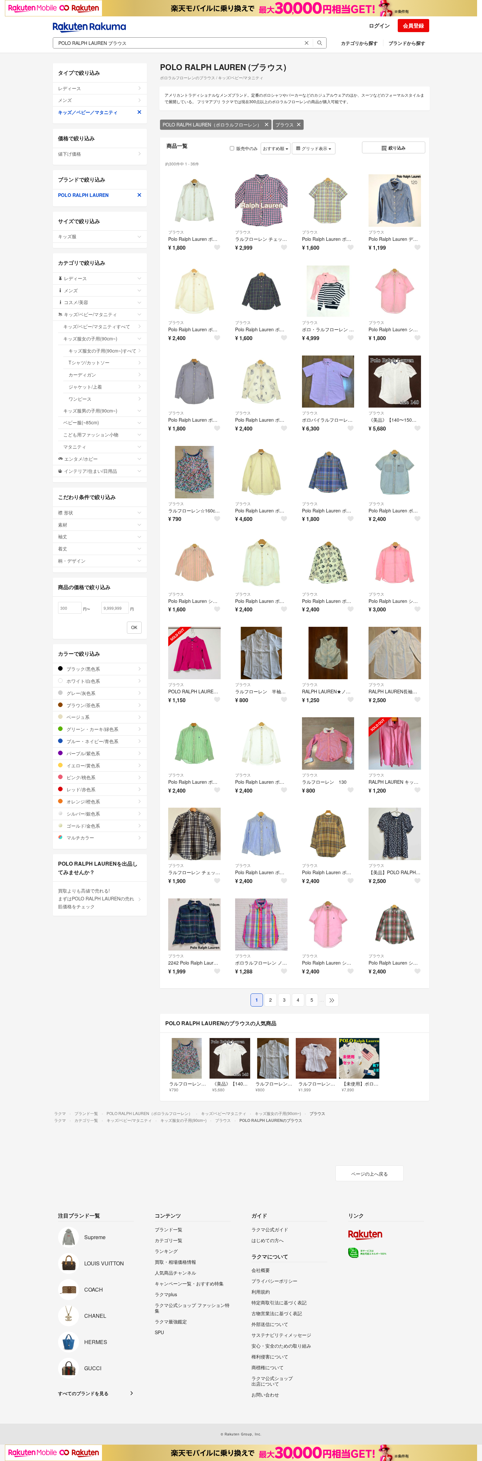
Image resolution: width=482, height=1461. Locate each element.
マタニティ (74, 446)
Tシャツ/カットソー (89, 362)
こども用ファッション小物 (90, 434)
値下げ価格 (69, 153)
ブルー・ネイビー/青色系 (91, 741)
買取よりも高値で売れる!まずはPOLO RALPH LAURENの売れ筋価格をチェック (96, 898)
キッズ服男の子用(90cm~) (90, 410)
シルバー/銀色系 (82, 813)
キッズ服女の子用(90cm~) (90, 338)
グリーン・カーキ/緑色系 (91, 729)
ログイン (379, 25)
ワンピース (80, 398)
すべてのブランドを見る (83, 1393)
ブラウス (284, 124)
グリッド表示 (314, 148)
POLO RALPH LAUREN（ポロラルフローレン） (212, 124)
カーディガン (82, 374)
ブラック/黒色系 (82, 668)
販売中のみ (247, 148)
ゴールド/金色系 (82, 825)
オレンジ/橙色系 (82, 801)
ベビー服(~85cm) (81, 422)
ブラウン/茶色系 (82, 705)
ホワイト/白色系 (82, 681)
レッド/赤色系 (80, 789)
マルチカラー (79, 837)
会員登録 (413, 25)
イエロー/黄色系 (82, 765)
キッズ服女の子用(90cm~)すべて (102, 350)
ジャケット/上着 (85, 386)
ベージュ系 (77, 717)
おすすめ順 (274, 148)
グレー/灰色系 (80, 693)
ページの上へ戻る (369, 1173)
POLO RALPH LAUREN (83, 195)
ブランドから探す (407, 43)
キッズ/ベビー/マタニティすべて (96, 326)
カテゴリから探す (359, 43)
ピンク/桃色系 (80, 777)
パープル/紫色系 (82, 753)
